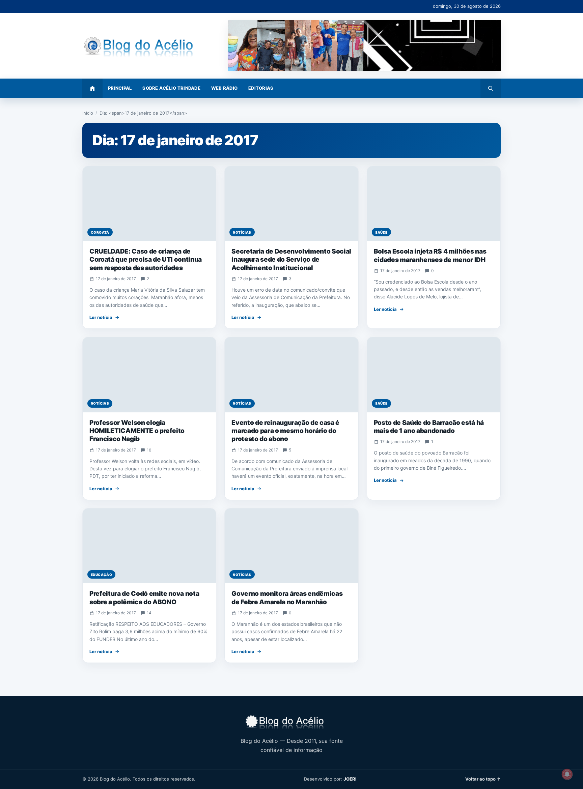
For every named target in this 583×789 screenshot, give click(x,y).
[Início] (92, 88)
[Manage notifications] (567, 774)
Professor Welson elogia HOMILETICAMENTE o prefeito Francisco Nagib (137, 431)
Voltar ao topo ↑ (483, 779)
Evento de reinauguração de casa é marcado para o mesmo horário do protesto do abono (285, 431)
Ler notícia (100, 317)
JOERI (350, 779)
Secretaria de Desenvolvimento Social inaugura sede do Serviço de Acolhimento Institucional (291, 259)
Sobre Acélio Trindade (171, 88)
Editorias (260, 88)
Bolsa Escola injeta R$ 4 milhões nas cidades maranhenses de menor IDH (430, 255)
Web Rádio (224, 88)
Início (87, 113)
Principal (120, 88)
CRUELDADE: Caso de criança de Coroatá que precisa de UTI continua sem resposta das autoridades (145, 259)
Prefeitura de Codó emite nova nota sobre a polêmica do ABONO (144, 598)
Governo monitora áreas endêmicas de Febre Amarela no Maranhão (286, 598)
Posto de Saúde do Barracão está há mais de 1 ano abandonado (429, 427)
